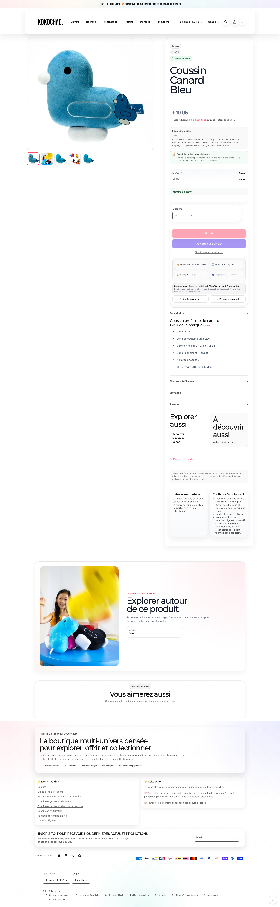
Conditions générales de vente (54, 801)
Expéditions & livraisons (50, 791)
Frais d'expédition (197, 119)
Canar (242, 173)
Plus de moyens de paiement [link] (209, 252)
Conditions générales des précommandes (60, 806)
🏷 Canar (175, 46)
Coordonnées (160, 895)
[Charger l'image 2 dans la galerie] (47, 159)
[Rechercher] (225, 21)
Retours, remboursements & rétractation (59, 796)
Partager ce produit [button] (183, 459)
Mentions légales (46, 820)
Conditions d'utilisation (49, 810)
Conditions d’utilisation (115, 895)
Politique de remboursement (58, 895)
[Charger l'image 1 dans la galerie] (33, 159)
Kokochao (56, 891)
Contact (41, 786)
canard (242, 179)
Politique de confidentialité (52, 815)
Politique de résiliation (55, 899)
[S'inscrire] (237, 838)
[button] (242, 22)
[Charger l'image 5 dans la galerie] (88, 159)
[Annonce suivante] (202, 4)
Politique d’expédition (139, 895)
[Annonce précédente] (78, 4)
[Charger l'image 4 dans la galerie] (74, 159)
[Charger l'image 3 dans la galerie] (60, 159)
